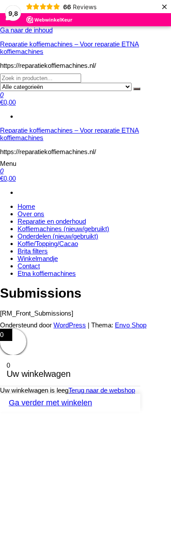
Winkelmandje (38, 258)
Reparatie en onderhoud (52, 221)
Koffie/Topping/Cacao (48, 243)
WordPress (69, 325)
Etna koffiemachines (47, 273)
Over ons (31, 214)
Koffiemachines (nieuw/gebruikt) (63, 228)
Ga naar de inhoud (26, 30)
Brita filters (33, 251)
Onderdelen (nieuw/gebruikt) (58, 236)
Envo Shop (130, 325)
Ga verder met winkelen (50, 402)
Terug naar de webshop (101, 390)
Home (26, 206)
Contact (29, 266)
